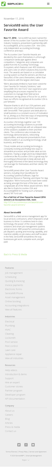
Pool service (11, 341)
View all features (13, 309)
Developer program (15, 394)
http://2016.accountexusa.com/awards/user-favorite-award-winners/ (24, 203)
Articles (9, 422)
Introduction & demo (16, 374)
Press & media (12, 426)
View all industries (14, 358)
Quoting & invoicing (15, 281)
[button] (48, 4)
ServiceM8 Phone (14, 293)
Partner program (13, 390)
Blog (7, 418)
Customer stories (14, 386)
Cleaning (9, 333)
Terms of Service (11, 452)
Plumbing (10, 325)
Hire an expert (12, 382)
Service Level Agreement (37, 452)
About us (10, 410)
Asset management (15, 297)
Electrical (9, 321)
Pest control (11, 345)
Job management (14, 272)
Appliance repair (13, 354)
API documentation (15, 398)
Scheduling (10, 276)
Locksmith (10, 337)
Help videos (11, 370)
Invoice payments (14, 285)
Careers (9, 414)
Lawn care (10, 350)
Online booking (13, 301)
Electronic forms (13, 289)
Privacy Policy (23, 452)
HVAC (8, 329)
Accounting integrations (17, 305)
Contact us (10, 431)
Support (9, 378)
